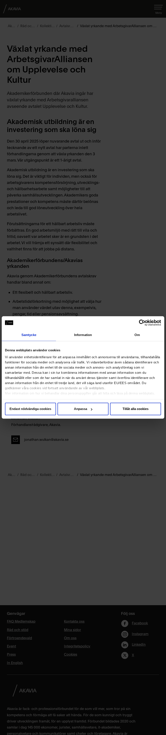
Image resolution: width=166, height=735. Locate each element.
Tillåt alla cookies (135, 409)
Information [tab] (83, 335)
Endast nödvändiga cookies (30, 409)
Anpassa (80, 409)
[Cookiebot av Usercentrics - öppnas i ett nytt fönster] (142, 322)
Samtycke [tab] (28, 335)
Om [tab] (137, 335)
